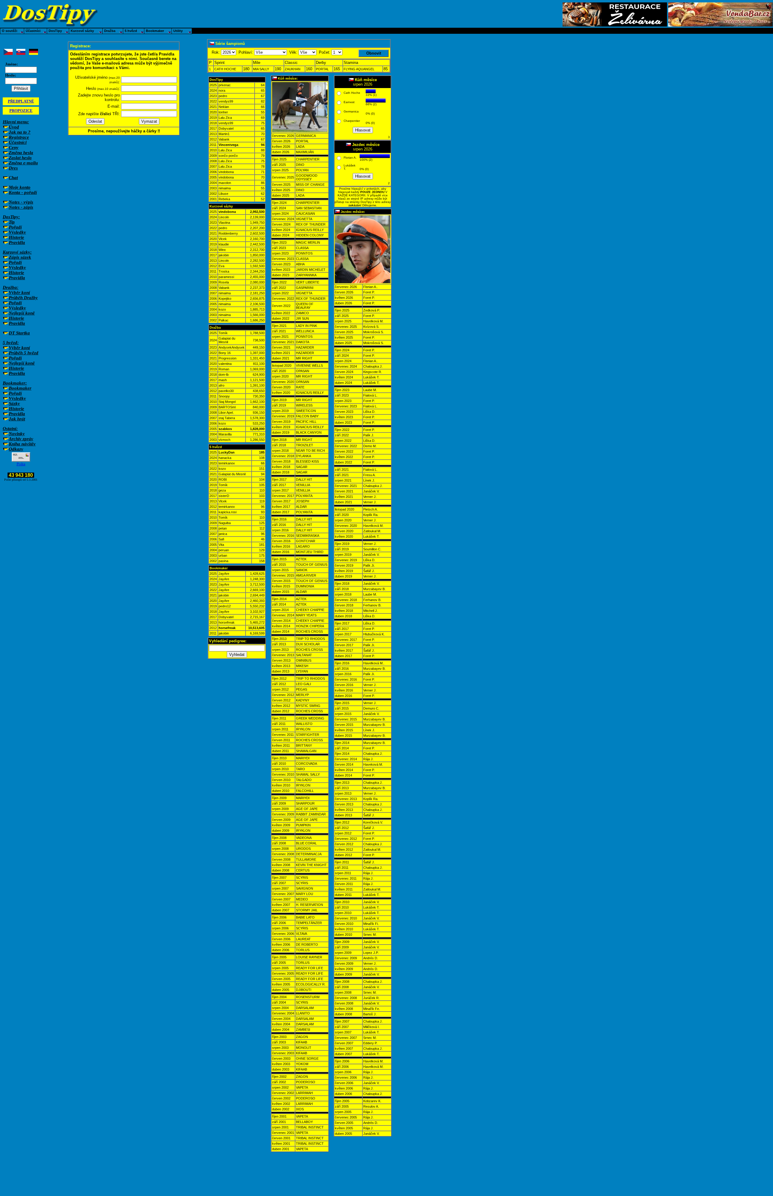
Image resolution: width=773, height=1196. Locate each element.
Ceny (13, 147)
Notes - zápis (21, 207)
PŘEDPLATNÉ (21, 101)
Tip (12, 222)
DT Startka (19, 333)
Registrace (19, 137)
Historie (16, 237)
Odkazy (16, 449)
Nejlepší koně (22, 313)
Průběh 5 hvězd (23, 352)
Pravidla (17, 242)
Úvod (14, 127)
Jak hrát (17, 418)
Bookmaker (20, 388)
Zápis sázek (20, 257)
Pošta (21, 464)
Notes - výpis (21, 202)
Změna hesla (21, 152)
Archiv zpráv (21, 438)
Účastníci (18, 142)
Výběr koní (19, 292)
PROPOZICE (21, 110)
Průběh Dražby (23, 297)
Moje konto (19, 187)
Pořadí (15, 227)
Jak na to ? (19, 132)
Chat (13, 177)
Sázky (14, 403)
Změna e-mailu (23, 162)
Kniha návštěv (22, 443)
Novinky (17, 433)
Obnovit (373, 53)
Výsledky (17, 232)
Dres (13, 168)
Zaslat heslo (20, 157)
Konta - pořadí (23, 192)
